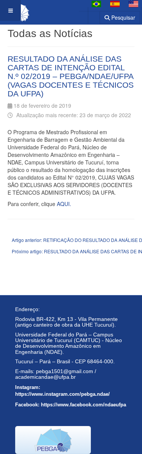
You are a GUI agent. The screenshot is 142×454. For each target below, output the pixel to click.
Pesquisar (122, 17)
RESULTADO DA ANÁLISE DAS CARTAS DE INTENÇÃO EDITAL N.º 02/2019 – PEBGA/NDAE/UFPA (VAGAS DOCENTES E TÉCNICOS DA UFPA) (71, 76)
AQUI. (64, 204)
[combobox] (89, 15)
